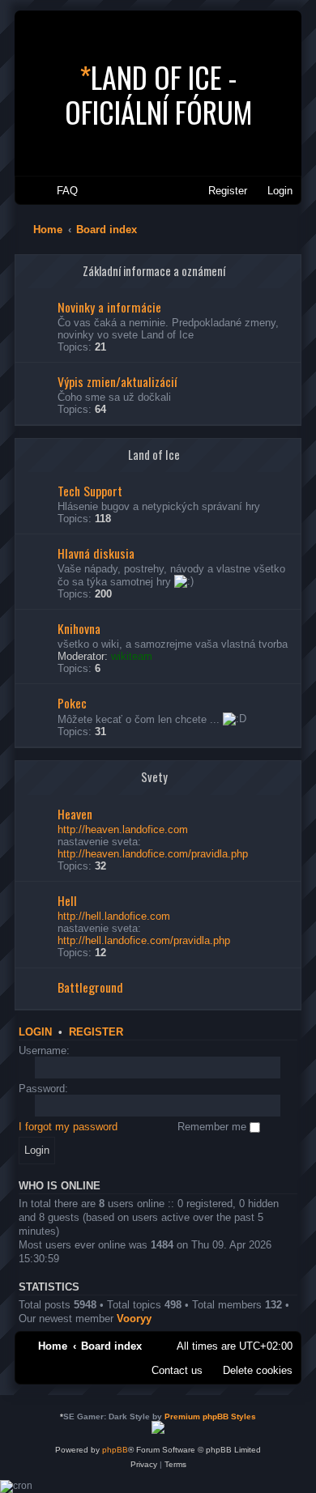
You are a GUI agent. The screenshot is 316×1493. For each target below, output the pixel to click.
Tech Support (90, 490)
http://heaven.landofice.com (123, 829)
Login (35, 1032)
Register (96, 1032)
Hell (67, 900)
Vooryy (134, 1318)
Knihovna (79, 628)
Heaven (75, 813)
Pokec (72, 702)
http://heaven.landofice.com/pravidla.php (153, 854)
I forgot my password (68, 1127)
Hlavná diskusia (96, 553)
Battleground (90, 987)
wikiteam (131, 656)
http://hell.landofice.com (114, 916)
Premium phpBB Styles (210, 1416)
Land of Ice (154, 454)
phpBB (115, 1449)
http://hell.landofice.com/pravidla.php (144, 940)
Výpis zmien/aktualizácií (117, 381)
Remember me (213, 1127)
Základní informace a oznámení (154, 270)
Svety (154, 776)
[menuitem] (60, 190)
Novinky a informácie (109, 307)
